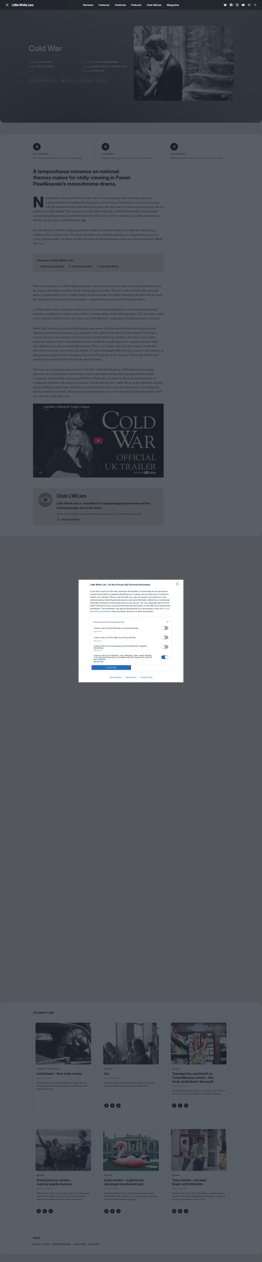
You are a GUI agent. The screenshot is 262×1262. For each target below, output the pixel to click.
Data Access (131, 677)
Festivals (120, 5)
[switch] (164, 628)
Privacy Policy (146, 677)
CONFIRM (111, 668)
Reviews (88, 5)
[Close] (178, 584)
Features (104, 5)
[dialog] (131, 631)
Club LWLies (154, 5)
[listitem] (131, 622)
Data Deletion (115, 677)
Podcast (136, 5)
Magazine (173, 5)
